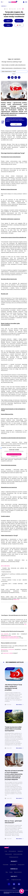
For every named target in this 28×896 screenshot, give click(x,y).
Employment (10, 668)
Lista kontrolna (5, 633)
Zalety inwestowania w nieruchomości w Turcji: (14, 68)
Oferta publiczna (12, 851)
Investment (19, 20)
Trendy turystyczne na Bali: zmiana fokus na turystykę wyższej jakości (13, 728)
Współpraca (20, 851)
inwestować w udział (7, 653)
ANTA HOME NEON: (5, 565)
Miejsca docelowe (18, 872)
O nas (6, 851)
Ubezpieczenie (13, 864)
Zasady (10, 872)
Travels (8, 711)
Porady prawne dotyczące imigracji (9, 636)
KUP (16, 124)
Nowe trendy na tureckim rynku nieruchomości (13, 65)
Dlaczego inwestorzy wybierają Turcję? (12, 61)
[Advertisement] (14, 43)
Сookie (12, 451)
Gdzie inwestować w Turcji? (9, 71)
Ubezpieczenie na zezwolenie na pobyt (10, 637)
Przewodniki (5, 864)
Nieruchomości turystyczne (7, 649)
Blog (7, 872)
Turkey (8, 25)
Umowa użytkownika (17, 854)
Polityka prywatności (13, 857)
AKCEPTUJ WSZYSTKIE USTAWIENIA (14, 454)
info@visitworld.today (16, 879)
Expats (8, 20)
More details (19, 704)
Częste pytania (8, 854)
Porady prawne (21, 864)
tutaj (25, 624)
